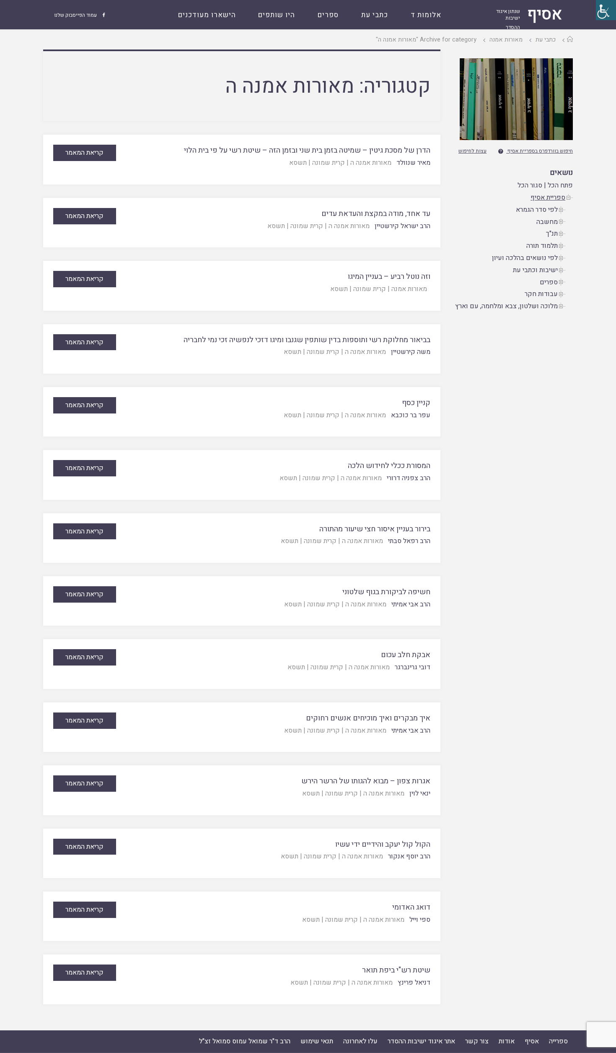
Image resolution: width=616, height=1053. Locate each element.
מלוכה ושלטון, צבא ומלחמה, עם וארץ (506, 306)
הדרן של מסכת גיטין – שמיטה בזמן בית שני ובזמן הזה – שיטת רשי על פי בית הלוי (307, 150)
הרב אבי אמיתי (410, 604)
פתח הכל (560, 185)
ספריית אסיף (548, 197)
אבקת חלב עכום (405, 654)
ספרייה (558, 1041)
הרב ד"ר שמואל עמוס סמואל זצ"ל (244, 1041)
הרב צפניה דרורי (408, 478)
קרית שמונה (328, 163)
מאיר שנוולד (413, 163)
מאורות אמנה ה (370, 163)
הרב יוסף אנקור (409, 856)
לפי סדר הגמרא (537, 210)
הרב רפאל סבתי (409, 541)
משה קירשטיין (410, 352)
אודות (507, 1041)
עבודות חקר (541, 294)
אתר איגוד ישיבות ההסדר (421, 1041)
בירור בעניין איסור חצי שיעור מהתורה (374, 529)
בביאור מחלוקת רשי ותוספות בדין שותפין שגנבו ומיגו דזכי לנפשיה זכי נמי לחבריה (307, 340)
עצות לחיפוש (472, 151)
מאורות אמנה (506, 39)
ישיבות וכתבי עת (535, 270)
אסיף (532, 1041)
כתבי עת (546, 39)
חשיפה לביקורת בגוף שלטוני (386, 592)
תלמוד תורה (542, 246)
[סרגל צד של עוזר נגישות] (606, 10)
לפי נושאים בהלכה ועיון (525, 258)
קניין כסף (416, 402)
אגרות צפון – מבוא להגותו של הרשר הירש (365, 781)
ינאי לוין (419, 793)
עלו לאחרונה (360, 1041)
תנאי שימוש (316, 1041)
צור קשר (477, 1041)
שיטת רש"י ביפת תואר (396, 970)
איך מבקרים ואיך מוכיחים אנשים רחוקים (368, 718)
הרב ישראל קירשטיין (402, 226)
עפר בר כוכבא (410, 415)
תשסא (298, 163)
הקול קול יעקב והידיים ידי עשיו (382, 844)
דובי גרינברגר (412, 667)
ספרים (549, 282)
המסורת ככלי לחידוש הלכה (389, 465)
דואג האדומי (411, 907)
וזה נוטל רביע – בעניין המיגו (389, 276)
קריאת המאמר (84, 153)
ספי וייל (419, 920)
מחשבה (547, 222)
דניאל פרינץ (414, 983)
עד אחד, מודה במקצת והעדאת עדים (375, 213)
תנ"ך (552, 234)
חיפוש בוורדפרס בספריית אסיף (540, 151)
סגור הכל (530, 185)
